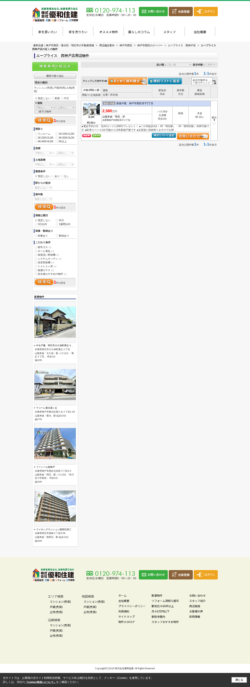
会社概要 (200, 31)
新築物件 (157, 595)
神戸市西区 (114, 120)
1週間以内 (64, 224)
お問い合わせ (197, 595)
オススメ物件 (108, 31)
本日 (61, 220)
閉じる (239, 679)
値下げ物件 (45, 111)
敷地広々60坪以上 (163, 606)
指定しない (44, 98)
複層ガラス (46, 270)
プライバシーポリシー (132, 606)
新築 (57, 98)
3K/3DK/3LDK (66, 137)
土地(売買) (56, 612)
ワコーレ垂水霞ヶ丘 (46, 408)
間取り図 (94, 90)
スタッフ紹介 (197, 601)
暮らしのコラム (139, 31)
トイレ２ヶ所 (47, 266)
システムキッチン (49, 258)
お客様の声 (196, 611)
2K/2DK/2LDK (46, 137)
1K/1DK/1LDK (66, 133)
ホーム (122, 595)
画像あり (43, 235)
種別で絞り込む (55, 75)
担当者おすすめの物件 (52, 273)
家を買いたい (47, 31)
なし (66, 176)
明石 (117, 116)
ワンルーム (44, 133)
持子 (122, 120)
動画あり (64, 235)
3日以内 (42, 224)
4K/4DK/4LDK (46, 141)
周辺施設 (194, 606)
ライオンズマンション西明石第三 (53, 529)
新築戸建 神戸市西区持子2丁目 (134, 103)
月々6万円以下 (161, 611)
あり (57, 176)
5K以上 (63, 141)
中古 (66, 98)
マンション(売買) (60, 601)
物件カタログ (126, 622)
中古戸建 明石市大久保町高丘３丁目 (56, 345)
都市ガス (44, 247)
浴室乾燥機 (46, 262)
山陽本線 (107, 116)
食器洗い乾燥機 (48, 254)
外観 (85, 90)
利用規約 (123, 611)
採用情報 (194, 616)
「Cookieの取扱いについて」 (40, 682)
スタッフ (169, 31)
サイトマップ (126, 616)
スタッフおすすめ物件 (165, 622)
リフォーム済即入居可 (165, 601)
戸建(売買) (56, 607)
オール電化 (46, 251)
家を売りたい (78, 31)
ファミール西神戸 (45, 467)
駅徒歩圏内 (158, 616)
